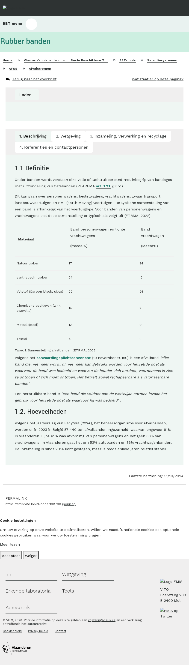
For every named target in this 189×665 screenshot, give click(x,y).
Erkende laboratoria (28, 591)
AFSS (13, 68)
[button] (94, 24)
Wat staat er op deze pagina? (157, 79)
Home (7, 60)
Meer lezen (10, 544)
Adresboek (18, 607)
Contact (60, 631)
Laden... (26, 94)
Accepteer (11, 556)
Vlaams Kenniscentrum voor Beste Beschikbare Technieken (72, 60)
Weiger (31, 556)
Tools (68, 591)
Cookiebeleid (12, 631)
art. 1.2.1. (103, 186)
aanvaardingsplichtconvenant (64, 358)
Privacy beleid (38, 631)
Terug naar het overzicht (34, 79)
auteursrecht (37, 624)
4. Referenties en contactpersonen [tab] (54, 147)
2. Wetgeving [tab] (68, 136)
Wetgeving (74, 574)
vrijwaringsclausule (101, 620)
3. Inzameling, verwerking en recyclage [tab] (128, 136)
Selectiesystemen (162, 60)
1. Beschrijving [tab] (33, 136)
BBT (10, 574)
